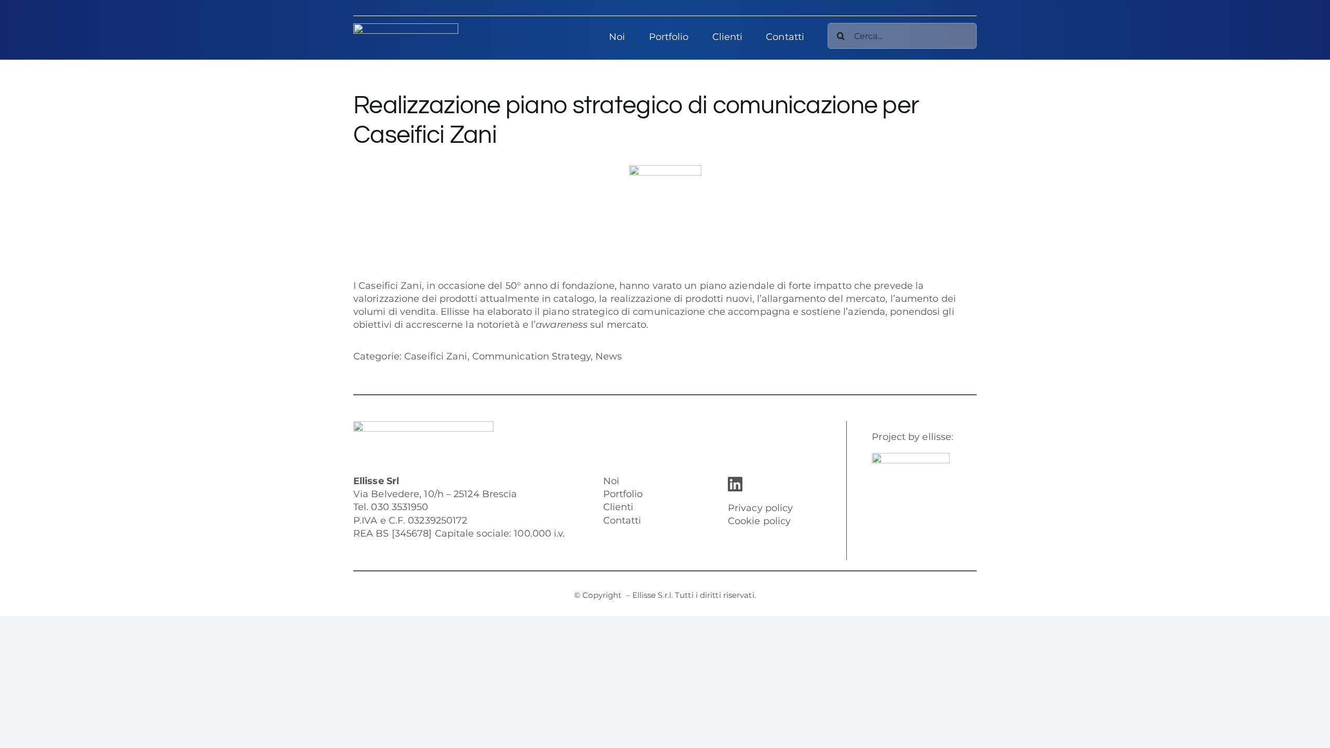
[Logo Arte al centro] (911, 457)
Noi (611, 481)
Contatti (622, 520)
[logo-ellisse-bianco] (405, 28)
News (608, 356)
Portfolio (623, 494)
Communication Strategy (531, 356)
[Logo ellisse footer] (423, 426)
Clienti (618, 507)
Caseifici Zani (389, 285)
